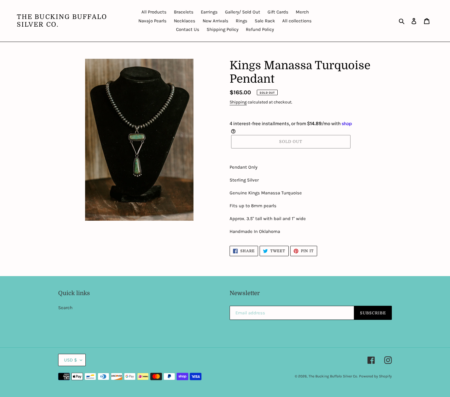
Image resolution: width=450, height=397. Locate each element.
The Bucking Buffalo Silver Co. (62, 20)
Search (65, 307)
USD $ (70, 360)
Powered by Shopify (375, 376)
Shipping (238, 102)
